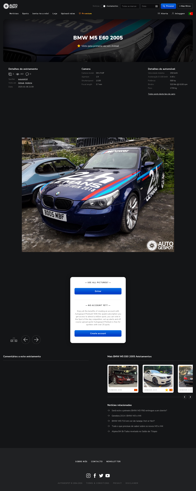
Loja (55, 13)
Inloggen (180, 13)
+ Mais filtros (185, 6)
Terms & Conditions (97, 483)
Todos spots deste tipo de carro (161, 94)
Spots (25, 13)
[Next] (190, 397)
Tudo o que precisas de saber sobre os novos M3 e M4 (137, 426)
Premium (86, 13)
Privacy (117, 483)
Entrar (98, 291)
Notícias (96, 6)
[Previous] (184, 397)
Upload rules (68, 13)
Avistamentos (112, 6)
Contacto (97, 461)
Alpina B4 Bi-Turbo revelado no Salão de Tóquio (134, 431)
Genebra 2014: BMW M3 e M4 (126, 415)
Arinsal (21, 83)
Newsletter (113, 461)
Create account (98, 333)
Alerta (164, 13)
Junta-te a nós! (40, 13)
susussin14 (23, 79)
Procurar (170, 6)
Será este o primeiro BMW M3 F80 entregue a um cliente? (139, 410)
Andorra (28, 83)
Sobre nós (81, 461)
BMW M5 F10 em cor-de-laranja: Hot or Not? (133, 421)
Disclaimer (132, 483)
